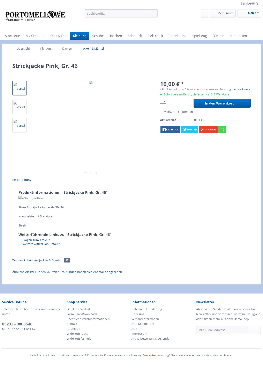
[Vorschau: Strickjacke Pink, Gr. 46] (19, 88)
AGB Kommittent (143, 324)
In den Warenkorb (219, 103)
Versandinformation (145, 319)
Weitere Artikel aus (40, 260)
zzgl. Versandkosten (238, 89)
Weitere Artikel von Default (41, 244)
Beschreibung (21, 180)
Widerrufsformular (80, 338)
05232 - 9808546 (17, 324)
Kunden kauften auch (50, 272)
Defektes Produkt (78, 309)
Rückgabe (73, 329)
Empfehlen (185, 112)
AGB (134, 329)
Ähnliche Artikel (23, 272)
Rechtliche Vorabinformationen (88, 319)
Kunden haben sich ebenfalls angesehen (94, 272)
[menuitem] (121, 13)
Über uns (138, 314)
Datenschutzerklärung (147, 309)
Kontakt (72, 324)
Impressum (139, 334)
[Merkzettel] (204, 13)
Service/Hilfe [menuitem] (249, 3)
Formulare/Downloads (82, 314)
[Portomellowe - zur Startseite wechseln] (35, 19)
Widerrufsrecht (77, 334)
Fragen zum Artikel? (36, 240)
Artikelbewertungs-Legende (151, 338)
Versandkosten (151, 355)
